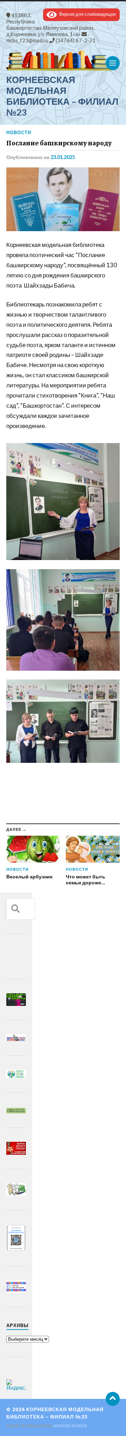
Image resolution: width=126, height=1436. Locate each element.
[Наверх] (113, 1399)
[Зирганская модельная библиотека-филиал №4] (63, 61)
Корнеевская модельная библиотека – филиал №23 (62, 95)
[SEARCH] (15, 909)
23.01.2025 (62, 157)
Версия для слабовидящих (86, 14)
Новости (18, 132)
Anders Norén (70, 1425)
